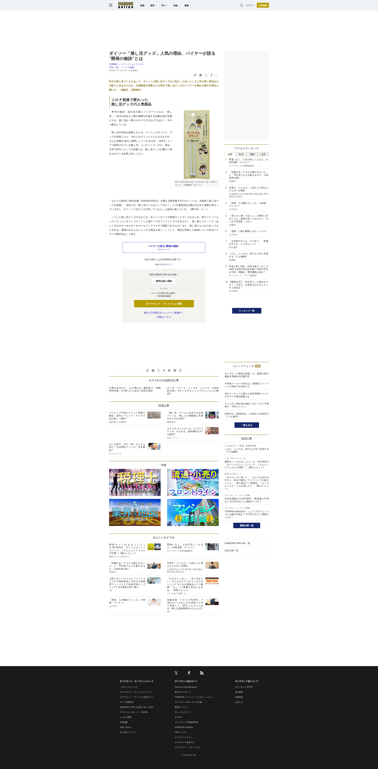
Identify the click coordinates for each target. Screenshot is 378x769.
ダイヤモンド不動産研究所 (186, 722)
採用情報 (239, 697)
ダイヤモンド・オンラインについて (137, 681)
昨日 (241, 154)
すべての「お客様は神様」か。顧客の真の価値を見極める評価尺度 (247, 375)
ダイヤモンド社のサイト (186, 681)
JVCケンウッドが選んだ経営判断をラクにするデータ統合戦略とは (247, 395)
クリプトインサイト (184, 737)
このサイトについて (128, 686)
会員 (263, 154)
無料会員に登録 (164, 280)
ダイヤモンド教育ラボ (184, 742)
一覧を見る (246, 425)
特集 (175, 5)
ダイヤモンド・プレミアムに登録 (164, 303)
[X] (176, 673)
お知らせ (239, 702)
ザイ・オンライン (183, 712)
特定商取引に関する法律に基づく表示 (136, 707)
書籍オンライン (182, 707)
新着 (142, 5)
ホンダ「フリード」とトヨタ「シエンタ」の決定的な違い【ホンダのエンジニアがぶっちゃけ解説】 (193, 390)
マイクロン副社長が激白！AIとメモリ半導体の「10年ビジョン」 (247, 405)
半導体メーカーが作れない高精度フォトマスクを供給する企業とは (247, 385)
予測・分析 (114, 67)
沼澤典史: (126, 64)
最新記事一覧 (247, 525)
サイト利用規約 (126, 702)
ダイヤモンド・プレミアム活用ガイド (136, 697)
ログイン (250, 5)
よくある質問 (126, 717)
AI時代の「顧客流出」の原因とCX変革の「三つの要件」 (247, 415)
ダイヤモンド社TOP (244, 686)
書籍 (187, 5)
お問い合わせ (126, 727)
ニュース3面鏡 (127, 67)
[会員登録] (263, 5)
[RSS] (202, 673)
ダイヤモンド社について (246, 681)
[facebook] (189, 673)
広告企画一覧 (231, 550)
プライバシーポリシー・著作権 (133, 712)
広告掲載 (124, 722)
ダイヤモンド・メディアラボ (187, 747)
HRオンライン (181, 732)
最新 (230, 154)
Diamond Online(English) (186, 686)
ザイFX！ (179, 717)
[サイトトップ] (125, 5)
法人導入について (128, 732)
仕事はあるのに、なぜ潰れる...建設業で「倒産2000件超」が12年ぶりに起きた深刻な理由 (135, 389)
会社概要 (239, 692)
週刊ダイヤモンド (183, 692)
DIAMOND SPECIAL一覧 (237, 543)
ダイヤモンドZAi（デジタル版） (189, 702)
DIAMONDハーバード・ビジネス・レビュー (194, 697)
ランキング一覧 (247, 310)
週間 (252, 154)
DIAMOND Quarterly (184, 727)
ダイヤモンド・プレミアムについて (135, 692)
